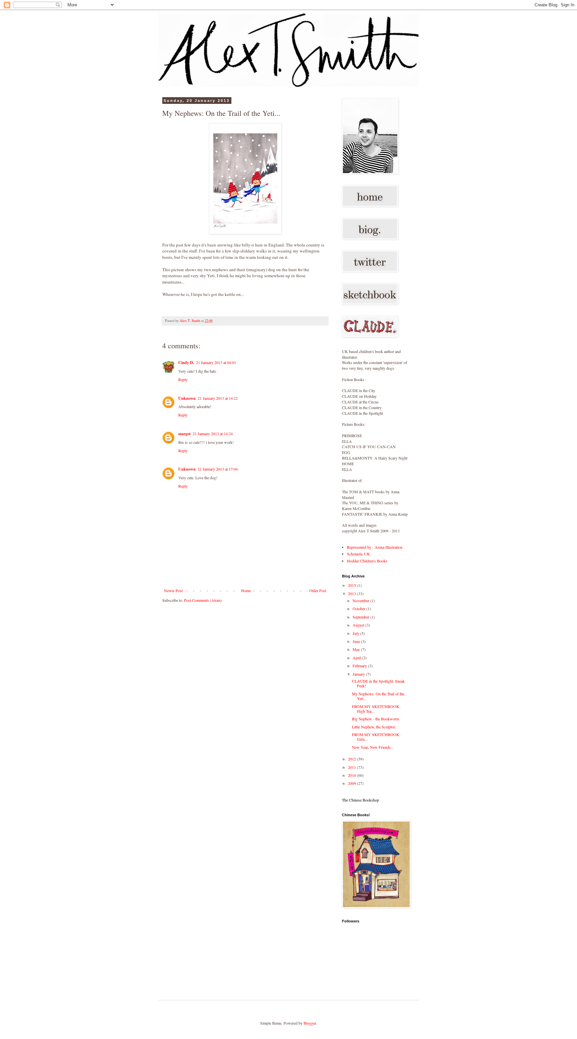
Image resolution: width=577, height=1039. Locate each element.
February (360, 665)
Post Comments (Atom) (203, 600)
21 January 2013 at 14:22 (218, 398)
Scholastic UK (358, 553)
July (356, 633)
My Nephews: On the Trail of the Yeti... (378, 696)
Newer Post (173, 590)
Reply (183, 379)
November (361, 600)
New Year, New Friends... (373, 747)
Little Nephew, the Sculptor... (375, 726)
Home (246, 590)
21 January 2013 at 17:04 (218, 469)
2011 (352, 767)
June (357, 641)
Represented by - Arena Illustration (374, 547)
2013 (352, 593)
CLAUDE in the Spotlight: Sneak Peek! (378, 683)
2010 (352, 775)
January (359, 674)
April (357, 657)
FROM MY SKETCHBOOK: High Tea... (376, 709)
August (359, 625)
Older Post (317, 590)
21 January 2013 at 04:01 (216, 362)
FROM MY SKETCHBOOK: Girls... (376, 737)
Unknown (187, 398)
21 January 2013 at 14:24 (213, 433)
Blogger (310, 1023)
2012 (352, 758)
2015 (352, 585)
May (357, 649)
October (359, 608)
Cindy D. (186, 362)
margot (184, 434)
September (361, 617)
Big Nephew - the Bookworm (375, 718)
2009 (352, 783)
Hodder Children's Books (367, 560)
